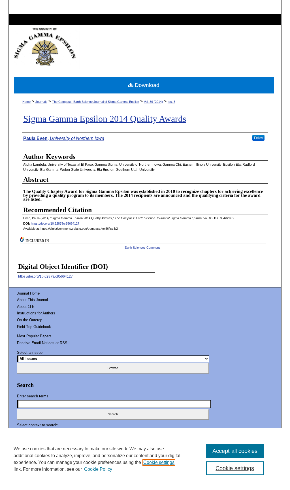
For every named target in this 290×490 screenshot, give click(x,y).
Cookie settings (158, 462)
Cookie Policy (98, 469)
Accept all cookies (234, 451)
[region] (145, 459)
